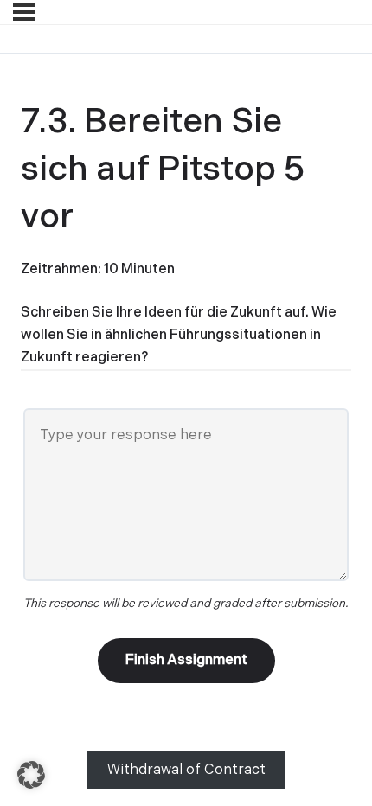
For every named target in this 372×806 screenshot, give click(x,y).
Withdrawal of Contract (186, 770)
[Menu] (24, 12)
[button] (31, 775)
